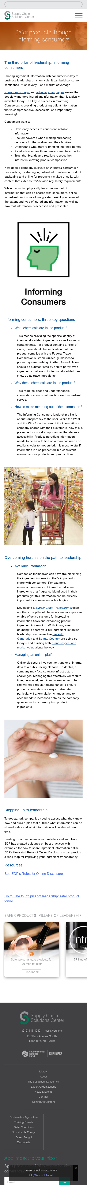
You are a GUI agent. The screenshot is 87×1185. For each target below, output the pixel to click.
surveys (24, 92)
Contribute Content (43, 1101)
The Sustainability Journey (43, 1081)
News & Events (43, 1091)
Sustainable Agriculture (24, 1117)
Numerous (11, 92)
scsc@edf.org (53, 1030)
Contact (43, 1096)
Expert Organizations (43, 1086)
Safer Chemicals (24, 1127)
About (43, 1076)
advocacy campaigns (50, 92)
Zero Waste (23, 1142)
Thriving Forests (23, 1122)
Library (43, 1071)
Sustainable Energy (23, 1132)
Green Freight (24, 1137)
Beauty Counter (49, 638)
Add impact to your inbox (30, 1158)
